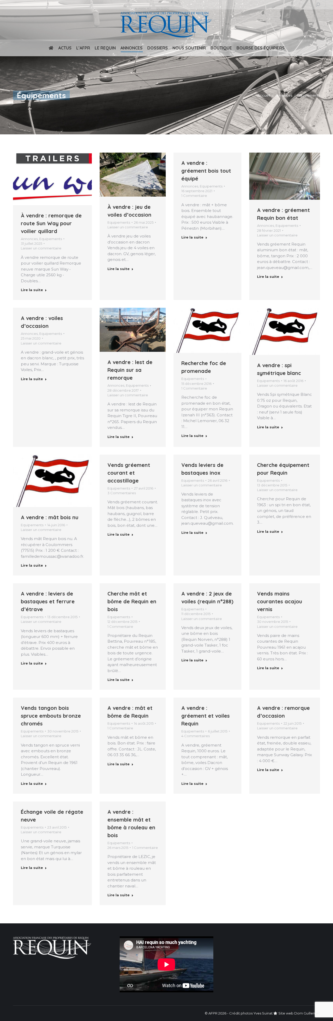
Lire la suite (32, 290)
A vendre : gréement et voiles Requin (205, 716)
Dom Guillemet (307, 1013)
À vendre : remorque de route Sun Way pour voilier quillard (51, 223)
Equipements (50, 239)
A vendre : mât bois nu (49, 517)
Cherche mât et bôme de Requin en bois (131, 601)
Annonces (29, 239)
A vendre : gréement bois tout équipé (206, 171)
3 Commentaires (121, 493)
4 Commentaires (195, 736)
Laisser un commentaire (41, 248)
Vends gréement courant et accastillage (128, 473)
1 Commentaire (194, 195)
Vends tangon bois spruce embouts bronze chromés (51, 716)
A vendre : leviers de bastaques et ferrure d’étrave (48, 601)
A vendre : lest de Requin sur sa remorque (129, 370)
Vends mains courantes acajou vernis (279, 601)
